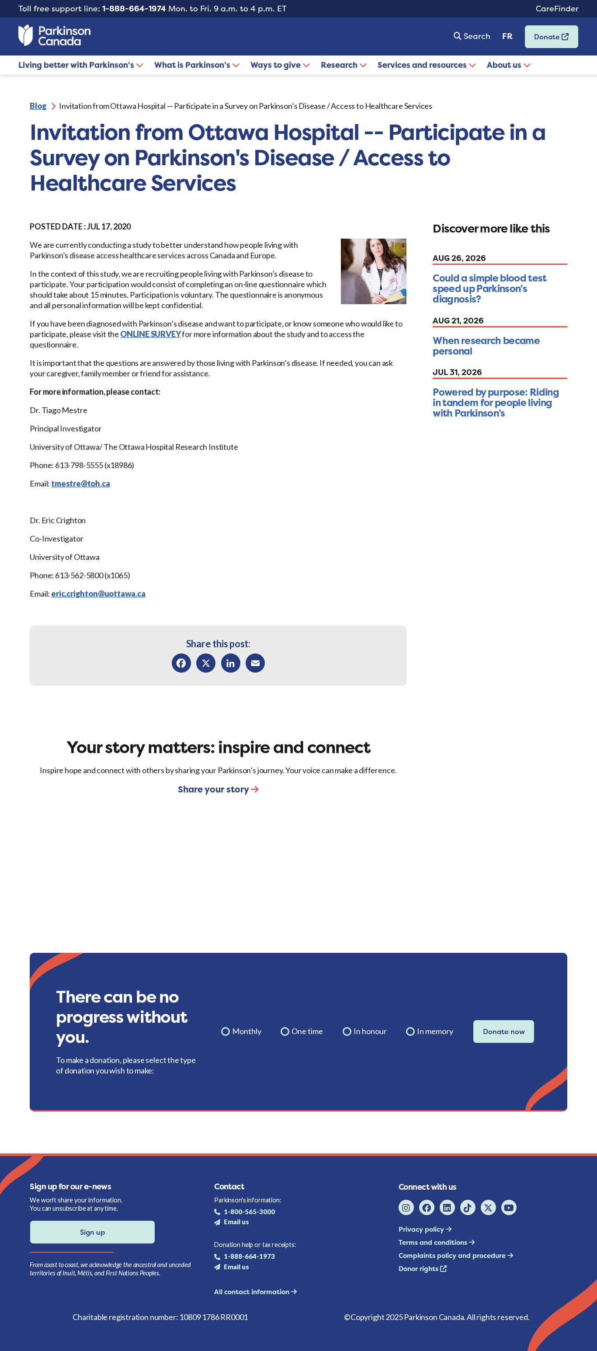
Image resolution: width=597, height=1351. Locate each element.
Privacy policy (422, 1229)
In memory (435, 1031)
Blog (38, 106)
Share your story (214, 789)
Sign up (92, 1232)
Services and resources (423, 64)
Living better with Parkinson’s (77, 64)
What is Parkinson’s (193, 64)
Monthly (246, 1031)
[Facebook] (181, 663)
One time (307, 1031)
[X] (205, 663)
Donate (543, 39)
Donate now (504, 1031)
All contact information (252, 1291)
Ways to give (276, 64)
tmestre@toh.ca (80, 483)
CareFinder (557, 8)
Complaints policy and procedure (453, 1255)
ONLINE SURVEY (150, 334)
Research (340, 64)
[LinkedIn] (230, 663)
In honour (370, 1031)
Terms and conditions (434, 1242)
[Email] (255, 663)
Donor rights (419, 1268)
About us (505, 64)
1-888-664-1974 (134, 8)
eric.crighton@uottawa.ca (98, 593)
